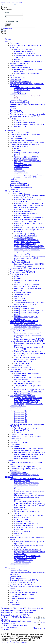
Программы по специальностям (26, 523)
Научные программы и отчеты (21, 434)
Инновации (14, 446)
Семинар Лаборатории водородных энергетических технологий (27, 220)
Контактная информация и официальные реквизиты (24, 50)
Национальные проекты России (22, 594)
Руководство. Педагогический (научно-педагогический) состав (29, 492)
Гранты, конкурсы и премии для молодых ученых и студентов (26, 158)
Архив (16, 535)
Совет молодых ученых (19, 146)
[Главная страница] (15, 5)
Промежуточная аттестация (24, 531)
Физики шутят (15, 110)
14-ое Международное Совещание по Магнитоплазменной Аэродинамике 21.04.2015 (19, 611)
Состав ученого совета (23, 266)
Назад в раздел (39, 628)
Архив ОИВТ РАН (17, 112)
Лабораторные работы (22, 363)
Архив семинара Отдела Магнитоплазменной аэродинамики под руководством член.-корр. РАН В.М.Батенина (29, 257)
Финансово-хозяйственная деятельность (29, 503)
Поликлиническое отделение (21, 187)
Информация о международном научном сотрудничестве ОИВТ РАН (28, 403)
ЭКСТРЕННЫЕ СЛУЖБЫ (20, 132)
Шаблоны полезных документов (26, 74)
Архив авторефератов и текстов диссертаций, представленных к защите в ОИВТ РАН (27, 115)
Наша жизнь (14, 181)
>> (44, 622)
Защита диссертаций (18, 578)
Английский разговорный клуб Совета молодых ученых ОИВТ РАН (29, 176)
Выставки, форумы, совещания (22, 598)
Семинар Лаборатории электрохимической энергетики (26, 212)
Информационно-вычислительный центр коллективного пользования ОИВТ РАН (27, 335)
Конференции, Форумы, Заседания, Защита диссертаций (14, 626)
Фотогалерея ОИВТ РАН (19, 102)
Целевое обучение (21, 519)
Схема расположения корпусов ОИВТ (28, 61)
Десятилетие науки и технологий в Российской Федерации (27, 382)
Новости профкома (17, 590)
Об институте (15, 43)
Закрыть (4, 7)
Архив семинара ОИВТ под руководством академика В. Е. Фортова (29, 245)
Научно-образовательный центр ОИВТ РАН (27, 341)
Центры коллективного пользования (28, 325)
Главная (8, 39)
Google (17, 59)
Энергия (17, 92)
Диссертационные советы (20, 270)
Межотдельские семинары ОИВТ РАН (29, 227)
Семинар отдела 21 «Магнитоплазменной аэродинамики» (29, 216)
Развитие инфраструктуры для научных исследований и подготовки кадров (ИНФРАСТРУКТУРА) (29, 392)
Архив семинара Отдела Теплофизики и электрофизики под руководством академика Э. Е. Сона (29, 250)
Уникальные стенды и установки (27, 327)
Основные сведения (22, 481)
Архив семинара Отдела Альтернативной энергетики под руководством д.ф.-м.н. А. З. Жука (27, 240)
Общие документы (21, 517)
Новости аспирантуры (22, 521)
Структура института (18, 65)
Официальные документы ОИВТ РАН (24, 144)
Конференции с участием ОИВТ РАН (28, 311)
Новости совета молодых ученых (22, 582)
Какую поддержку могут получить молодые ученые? (27, 378)
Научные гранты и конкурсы (21, 584)
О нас (7, 41)
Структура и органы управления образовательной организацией (26, 484)
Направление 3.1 (20, 412)
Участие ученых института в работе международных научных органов (28, 399)
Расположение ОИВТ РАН (24, 53)
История (13, 76)
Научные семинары (17, 193)
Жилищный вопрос (21, 167)
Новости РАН (15, 440)
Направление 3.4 (20, 418)
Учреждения (19, 120)
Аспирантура (15, 513)
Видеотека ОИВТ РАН (18, 126)
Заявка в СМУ (19, 171)
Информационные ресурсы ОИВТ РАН (29, 339)
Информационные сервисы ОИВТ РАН (29, 124)
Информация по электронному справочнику (27, 142)
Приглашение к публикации (20, 442)
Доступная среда (20, 509)
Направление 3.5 (20, 420)
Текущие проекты (21, 173)
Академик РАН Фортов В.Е (20, 82)
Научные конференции (18, 306)
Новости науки (15, 408)
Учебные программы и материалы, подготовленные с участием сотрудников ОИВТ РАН (27, 359)
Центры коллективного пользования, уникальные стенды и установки (24, 322)
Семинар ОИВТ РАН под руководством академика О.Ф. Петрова (29, 196)
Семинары (14, 574)
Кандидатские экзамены (23, 525)
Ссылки (13, 118)
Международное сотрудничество (22, 396)
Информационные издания (24, 122)
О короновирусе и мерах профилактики (25, 134)
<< (35, 622)
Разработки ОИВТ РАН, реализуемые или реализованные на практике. (28, 449)
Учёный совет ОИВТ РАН (20, 262)
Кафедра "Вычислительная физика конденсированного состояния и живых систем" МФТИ (29, 353)
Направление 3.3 (20, 416)
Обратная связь (15, 136)
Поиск (12, 642)
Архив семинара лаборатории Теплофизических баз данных (25, 235)
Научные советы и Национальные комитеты (27, 268)
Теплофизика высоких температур (27, 88)
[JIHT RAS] (5, 31)
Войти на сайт (6, 28)
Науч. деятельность (12, 191)
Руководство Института (19, 63)
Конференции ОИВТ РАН (24, 309)
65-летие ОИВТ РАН (18, 94)
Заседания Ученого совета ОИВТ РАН (29, 264)
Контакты (18, 169)
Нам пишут (14, 600)
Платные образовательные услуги (27, 501)
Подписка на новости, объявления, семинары (27, 572)
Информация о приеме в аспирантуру (28, 515)
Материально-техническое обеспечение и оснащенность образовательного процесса (29, 497)
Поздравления (15, 80)
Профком (13, 179)
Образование (19, 489)
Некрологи (14, 189)
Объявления (10, 568)
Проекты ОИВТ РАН (18, 406)
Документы (9, 460)
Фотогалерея (15, 602)
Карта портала (21, 642)
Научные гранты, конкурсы (20, 367)
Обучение (9, 477)
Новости (17, 150)
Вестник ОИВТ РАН (22, 90)
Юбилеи (13, 108)
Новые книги (15, 444)
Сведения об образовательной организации (26, 479)
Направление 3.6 (20, 422)
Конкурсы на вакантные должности (23, 592)
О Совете (17, 148)
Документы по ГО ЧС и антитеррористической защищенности (24, 474)
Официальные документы (20, 67)
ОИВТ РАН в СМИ (17, 78)
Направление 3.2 (20, 414)
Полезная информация (22, 165)
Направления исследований (20, 410)
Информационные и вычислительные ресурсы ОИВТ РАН (24, 330)
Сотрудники (10, 130)
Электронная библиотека (19, 365)
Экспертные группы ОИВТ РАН (22, 272)
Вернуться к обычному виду (12, 2)
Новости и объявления (18, 100)
